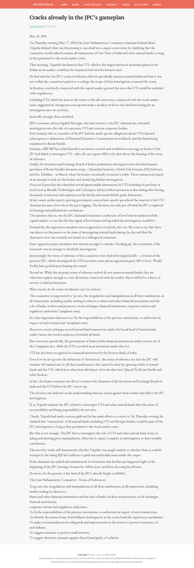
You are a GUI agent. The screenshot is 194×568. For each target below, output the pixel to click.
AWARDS (157, 4)
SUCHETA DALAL (43, 4)
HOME (64, 4)
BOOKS (75, 4)
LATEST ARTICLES (92, 4)
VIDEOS (126, 4)
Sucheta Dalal (36, 26)
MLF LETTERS (141, 4)
